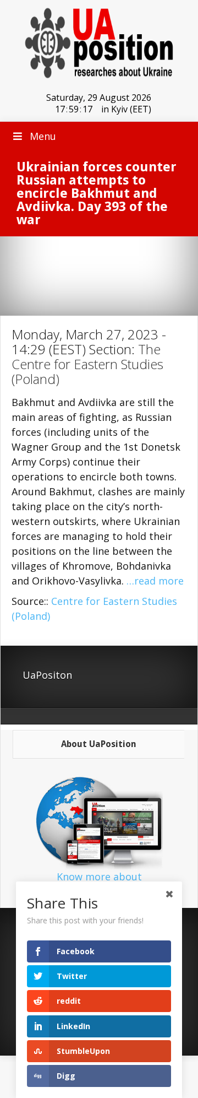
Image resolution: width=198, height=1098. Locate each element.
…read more (155, 580)
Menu (43, 136)
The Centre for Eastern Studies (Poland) (87, 364)
